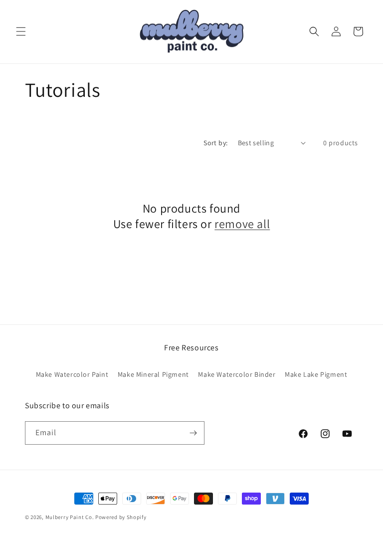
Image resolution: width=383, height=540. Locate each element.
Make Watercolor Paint (72, 374)
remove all (242, 224)
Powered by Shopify (121, 517)
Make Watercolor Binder (236, 374)
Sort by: (215, 142)
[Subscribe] (193, 433)
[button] (21, 31)
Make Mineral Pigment (153, 374)
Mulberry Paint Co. (69, 517)
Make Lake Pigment (316, 374)
